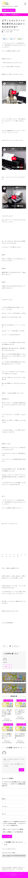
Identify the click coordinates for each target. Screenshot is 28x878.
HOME (4, 867)
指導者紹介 (9, 867)
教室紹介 (15, 867)
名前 (4, 799)
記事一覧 (7, 666)
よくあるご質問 (8, 31)
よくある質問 (19, 869)
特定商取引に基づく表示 (8, 869)
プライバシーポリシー (8, 870)
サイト (4, 814)
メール (5, 806)
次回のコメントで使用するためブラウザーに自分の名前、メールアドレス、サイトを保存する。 (15, 823)
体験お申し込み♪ (8, 10)
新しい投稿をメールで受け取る (13, 832)
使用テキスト (22, 867)
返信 (21, 770)
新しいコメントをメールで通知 (13, 829)
